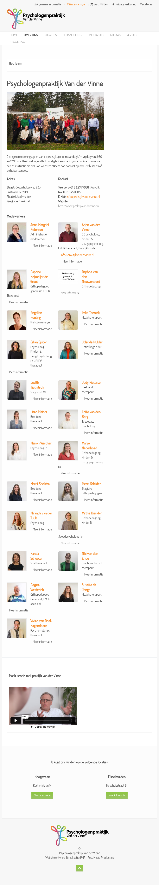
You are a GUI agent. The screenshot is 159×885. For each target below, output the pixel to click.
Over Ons (31, 35)
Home (14, 35)
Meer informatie (42, 245)
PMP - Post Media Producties (97, 857)
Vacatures (146, 4)
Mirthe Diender (92, 513)
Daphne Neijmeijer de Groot (39, 277)
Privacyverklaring (125, 4)
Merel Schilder (91, 484)
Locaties (50, 35)
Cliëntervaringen (76, 4)
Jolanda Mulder (92, 342)
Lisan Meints (38, 412)
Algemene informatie (48, 4)
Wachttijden (100, 4)
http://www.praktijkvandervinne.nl (78, 206)
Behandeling (72, 35)
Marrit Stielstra (40, 484)
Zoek (133, 35)
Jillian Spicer (38, 342)
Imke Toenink (91, 312)
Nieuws (115, 35)
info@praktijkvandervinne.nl (83, 197)
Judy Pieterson (92, 382)
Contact (19, 41)
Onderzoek (96, 35)
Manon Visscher (41, 443)
